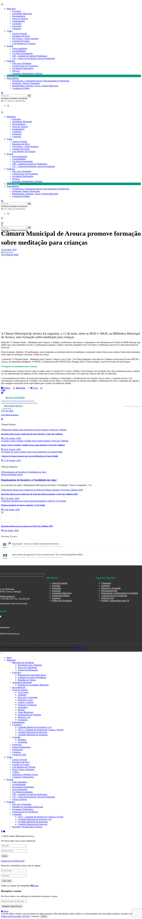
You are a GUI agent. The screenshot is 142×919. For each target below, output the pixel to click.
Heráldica (22, 739)
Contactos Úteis (19, 754)
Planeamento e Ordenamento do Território (119, 593)
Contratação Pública (21, 88)
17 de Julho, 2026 (11, 498)
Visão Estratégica (19, 782)
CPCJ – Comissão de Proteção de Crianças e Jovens (40, 730)
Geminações (17, 749)
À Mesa (15, 772)
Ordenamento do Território (29, 715)
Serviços (16, 71)
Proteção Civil (107, 598)
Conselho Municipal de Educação (32, 732)
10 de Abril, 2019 (9, 249)
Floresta (21, 710)
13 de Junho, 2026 (11, 509)
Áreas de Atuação (20, 18)
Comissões (17, 23)
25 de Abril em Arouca (10, 415)
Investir (10, 46)
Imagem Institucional (21, 747)
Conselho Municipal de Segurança (33, 734)
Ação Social (23, 692)
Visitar (9, 31)
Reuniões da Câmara (27, 680)
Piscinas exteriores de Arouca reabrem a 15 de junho (23, 505)
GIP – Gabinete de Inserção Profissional (29, 56)
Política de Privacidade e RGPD (15, 916)
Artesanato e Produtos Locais (25, 774)
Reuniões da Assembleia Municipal (33, 685)
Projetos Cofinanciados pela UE (115, 600)
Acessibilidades (19, 51)
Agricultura (23, 707)
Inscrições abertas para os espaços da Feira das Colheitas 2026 (27, 526)
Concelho (56, 585)
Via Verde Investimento (22, 53)
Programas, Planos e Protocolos (26, 83)
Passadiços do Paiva (21, 36)
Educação (8, 252)
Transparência (13, 78)
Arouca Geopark (19, 33)
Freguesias (16, 26)
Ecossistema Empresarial (23, 787)
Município (11, 8)
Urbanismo (106, 583)
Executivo (16, 11)
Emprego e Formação (27, 705)
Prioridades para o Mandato (30, 665)
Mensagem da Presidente (23, 662)
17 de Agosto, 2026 (12, 460)
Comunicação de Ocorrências (25, 66)
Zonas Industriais (19, 48)
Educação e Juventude (111, 588)
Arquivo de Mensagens (28, 670)
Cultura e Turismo (26, 702)
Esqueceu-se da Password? (13, 861)
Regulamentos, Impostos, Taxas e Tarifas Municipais (35, 86)
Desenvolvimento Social (11, 474)
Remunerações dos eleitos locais (32, 675)
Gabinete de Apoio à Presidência (32, 677)
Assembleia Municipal (22, 13)
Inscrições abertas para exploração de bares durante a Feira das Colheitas (32, 434)
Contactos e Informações (23, 777)
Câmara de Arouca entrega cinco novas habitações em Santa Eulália (29, 456)
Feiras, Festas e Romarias (23, 769)
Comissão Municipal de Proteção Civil (34, 727)
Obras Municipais (25, 712)
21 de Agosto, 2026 (12, 438)
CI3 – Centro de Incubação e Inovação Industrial (33, 58)
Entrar (36, 885)
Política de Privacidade (62, 600)
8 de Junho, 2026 (11, 530)
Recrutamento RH (109, 590)
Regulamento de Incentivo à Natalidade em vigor (29, 479)
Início (9, 657)
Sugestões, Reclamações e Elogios (27, 73)
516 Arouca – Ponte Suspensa (25, 38)
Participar (11, 61)
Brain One (79, 647)
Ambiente (105, 585)
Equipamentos (18, 21)
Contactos (16, 28)
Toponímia (22, 742)
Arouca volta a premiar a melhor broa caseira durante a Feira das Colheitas (33, 445)
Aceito (43, 916)
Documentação (18, 16)
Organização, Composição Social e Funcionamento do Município (40, 81)
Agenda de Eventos (20, 41)
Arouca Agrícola (19, 799)
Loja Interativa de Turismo (23, 43)
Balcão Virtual (13, 76)
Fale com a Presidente (21, 63)
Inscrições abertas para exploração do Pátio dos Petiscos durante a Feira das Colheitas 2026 (39, 494)
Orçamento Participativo (22, 68)
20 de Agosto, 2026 (12, 449)
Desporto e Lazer (25, 700)
